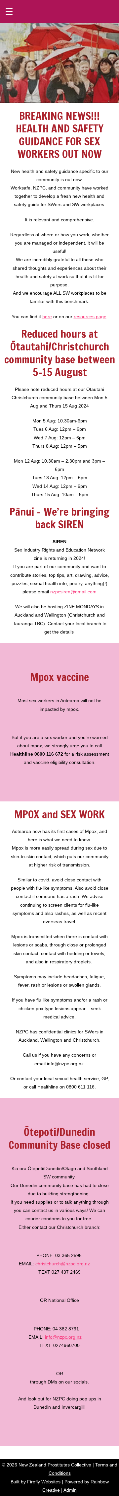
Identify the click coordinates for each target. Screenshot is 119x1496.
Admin (70, 1490)
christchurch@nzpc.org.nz (62, 1263)
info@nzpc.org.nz (63, 1337)
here (47, 316)
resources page (90, 316)
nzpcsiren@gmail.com (73, 591)
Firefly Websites (43, 1481)
